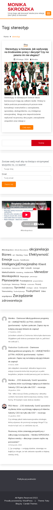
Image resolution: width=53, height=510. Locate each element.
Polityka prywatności (26, 479)
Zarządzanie (23, 295)
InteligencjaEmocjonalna (19, 264)
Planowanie (10, 280)
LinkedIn (29, 268)
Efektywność (38, 254)
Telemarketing (7, 291)
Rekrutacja (15, 284)
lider (22, 268)
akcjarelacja (39, 249)
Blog (26, 44)
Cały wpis (27, 127)
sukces (36, 288)
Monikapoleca (10, 276)
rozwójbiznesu (7, 288)
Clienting (19, 255)
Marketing (19, 272)
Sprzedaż (19, 287)
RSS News (13, 405)
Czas (26, 255)
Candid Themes (30, 503)
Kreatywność (16, 268)
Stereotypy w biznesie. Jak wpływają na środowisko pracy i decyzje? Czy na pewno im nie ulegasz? (26, 52)
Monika (35, 59)
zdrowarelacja (12, 300)
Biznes (6, 254)
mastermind (28, 272)
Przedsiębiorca (26, 281)
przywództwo (38, 281)
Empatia (16, 260)
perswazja (33, 276)
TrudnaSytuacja (19, 291)
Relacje (23, 284)
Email (4, 174)
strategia (29, 288)
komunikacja (6, 268)
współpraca (7, 296)
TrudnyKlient (33, 291)
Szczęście (43, 288)
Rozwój (38, 284)
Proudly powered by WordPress (18, 500)
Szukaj (41, 143)
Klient (42, 264)
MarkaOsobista (8, 272)
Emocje (7, 259)
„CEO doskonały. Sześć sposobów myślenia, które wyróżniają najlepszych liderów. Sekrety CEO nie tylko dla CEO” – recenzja (29, 383)
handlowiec (24, 260)
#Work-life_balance (21, 250)
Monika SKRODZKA (21, 7)
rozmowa (30, 284)
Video (43, 291)
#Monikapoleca (8, 250)
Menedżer (41, 272)
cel (13, 255)
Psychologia (6, 284)
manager (36, 268)
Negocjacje (24, 276)
